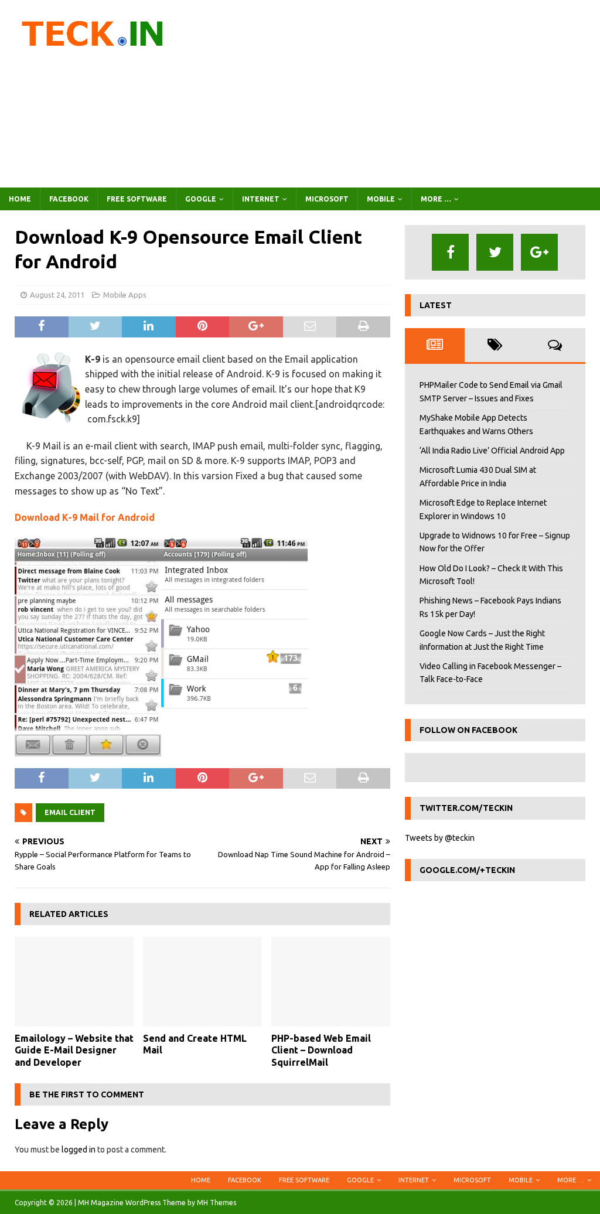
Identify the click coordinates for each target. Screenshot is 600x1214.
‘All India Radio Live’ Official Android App (492, 450)
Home (20, 199)
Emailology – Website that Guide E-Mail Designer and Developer (74, 1050)
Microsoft (327, 199)
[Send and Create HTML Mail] (202, 982)
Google (200, 199)
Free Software (137, 199)
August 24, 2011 (57, 295)
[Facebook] (450, 252)
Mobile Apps (124, 295)
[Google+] (539, 252)
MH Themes (216, 1202)
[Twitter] (494, 252)
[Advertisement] (396, 94)
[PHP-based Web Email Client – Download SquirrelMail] (330, 982)
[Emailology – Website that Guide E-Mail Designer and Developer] (74, 982)
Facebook (68, 199)
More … (436, 199)
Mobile (381, 199)
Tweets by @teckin (440, 838)
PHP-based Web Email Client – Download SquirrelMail (321, 1050)
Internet (260, 199)
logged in (79, 1149)
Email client (70, 812)
